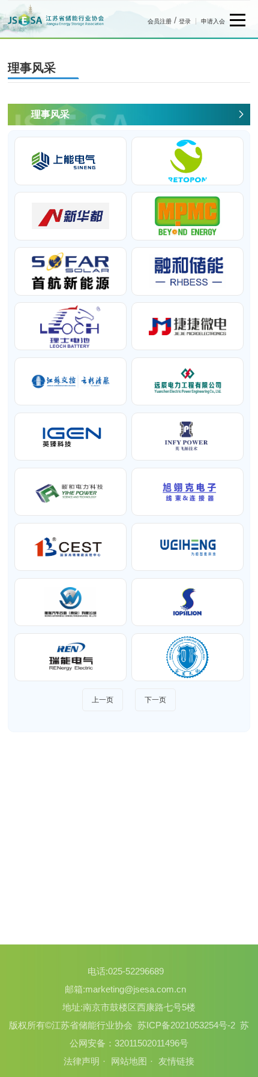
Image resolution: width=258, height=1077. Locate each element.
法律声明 (82, 1061)
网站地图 (129, 1061)
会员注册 (160, 21)
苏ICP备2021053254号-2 (186, 1025)
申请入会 (213, 21)
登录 (185, 21)
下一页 (155, 700)
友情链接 (176, 1061)
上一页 (102, 700)
